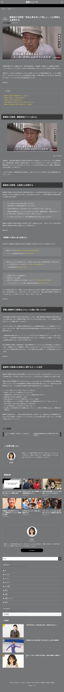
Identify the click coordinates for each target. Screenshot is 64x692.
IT (5, 570)
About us (17, 682)
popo (11, 462)
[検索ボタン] (62, 2)
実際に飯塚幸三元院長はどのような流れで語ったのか (19, 102)
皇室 (6, 590)
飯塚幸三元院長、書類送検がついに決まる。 (16, 95)
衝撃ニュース (7, 22)
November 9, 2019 (28, 253)
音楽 (6, 602)
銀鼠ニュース (32, 2)
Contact (31, 550)
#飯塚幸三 (19, 250)
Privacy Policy (35, 682)
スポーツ (7, 582)
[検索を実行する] (59, 558)
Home (11, 682)
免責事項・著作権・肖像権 (47, 682)
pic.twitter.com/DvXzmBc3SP (30, 250)
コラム (7, 578)
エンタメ (7, 574)
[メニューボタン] (2, 2)
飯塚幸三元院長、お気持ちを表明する (14, 97)
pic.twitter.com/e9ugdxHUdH (36, 264)
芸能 (6, 594)
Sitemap (28, 682)
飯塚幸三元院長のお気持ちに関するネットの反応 (18, 104)
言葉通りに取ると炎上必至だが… (13, 100)
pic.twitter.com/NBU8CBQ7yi (43, 280)
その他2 (7, 586)
